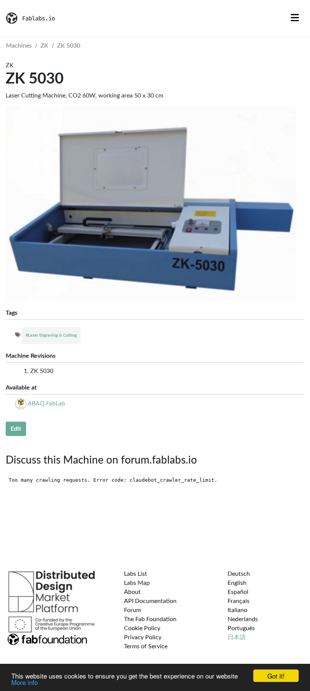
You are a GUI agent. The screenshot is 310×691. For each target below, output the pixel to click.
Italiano (237, 610)
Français (239, 601)
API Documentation (150, 601)
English (237, 583)
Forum (132, 610)
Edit (16, 429)
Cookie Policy (142, 628)
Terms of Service (145, 646)
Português (241, 628)
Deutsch (239, 574)
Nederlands (243, 619)
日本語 (237, 637)
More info (24, 682)
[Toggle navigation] (295, 18)
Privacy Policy (142, 637)
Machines (19, 46)
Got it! (276, 675)
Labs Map (137, 583)
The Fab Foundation (150, 619)
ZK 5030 (68, 46)
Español (238, 592)
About (132, 592)
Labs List (135, 574)
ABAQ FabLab (46, 403)
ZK (44, 46)
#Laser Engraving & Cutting (51, 335)
